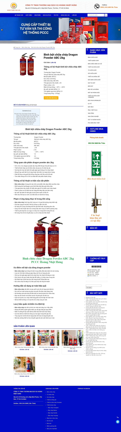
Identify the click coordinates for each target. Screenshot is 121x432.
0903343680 (118, 422)
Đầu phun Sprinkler (94, 100)
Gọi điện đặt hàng (51, 97)
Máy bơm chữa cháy (94, 79)
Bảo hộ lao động (93, 89)
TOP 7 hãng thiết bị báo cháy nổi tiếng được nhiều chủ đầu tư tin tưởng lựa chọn (96, 330)
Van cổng (91, 113)
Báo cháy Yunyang (53, 415)
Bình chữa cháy (19, 166)
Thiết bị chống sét (94, 76)
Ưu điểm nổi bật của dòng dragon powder (26, 121)
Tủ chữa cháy (92, 70)
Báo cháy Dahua (52, 410)
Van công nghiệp (93, 116)
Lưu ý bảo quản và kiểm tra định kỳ (24, 124)
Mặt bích (90, 107)
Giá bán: (47, 62)
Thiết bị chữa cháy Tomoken (94, 96)
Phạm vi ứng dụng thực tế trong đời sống (26, 119)
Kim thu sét (91, 83)
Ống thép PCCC (92, 110)
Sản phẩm (37, 15)
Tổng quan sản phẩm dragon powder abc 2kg (27, 116)
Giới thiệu (29, 15)
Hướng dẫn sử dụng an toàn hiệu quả (25, 122)
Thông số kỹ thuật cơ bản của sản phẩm (26, 118)
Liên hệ (74, 15)
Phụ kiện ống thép (94, 123)
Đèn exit (90, 86)
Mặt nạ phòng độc (94, 92)
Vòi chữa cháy (92, 73)
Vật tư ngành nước (94, 119)
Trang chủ (19, 15)
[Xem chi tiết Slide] (60, 30)
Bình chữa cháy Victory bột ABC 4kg (48, 347)
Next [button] (119, 30)
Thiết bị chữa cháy (94, 67)
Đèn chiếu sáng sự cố (95, 63)
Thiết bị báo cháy (93, 60)
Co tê (89, 103)
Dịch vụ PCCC (47, 15)
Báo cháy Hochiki (52, 413)
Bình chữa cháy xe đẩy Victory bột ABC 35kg (72, 348)
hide (29, 111)
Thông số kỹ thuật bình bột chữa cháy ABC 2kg (27, 115)
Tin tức (56, 15)
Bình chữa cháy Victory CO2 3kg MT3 (24, 374)
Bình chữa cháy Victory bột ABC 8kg (24, 347)
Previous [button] (2, 30)
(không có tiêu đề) (90, 297)
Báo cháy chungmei (53, 407)
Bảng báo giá (65, 15)
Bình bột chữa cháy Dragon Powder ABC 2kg (25, 113)
